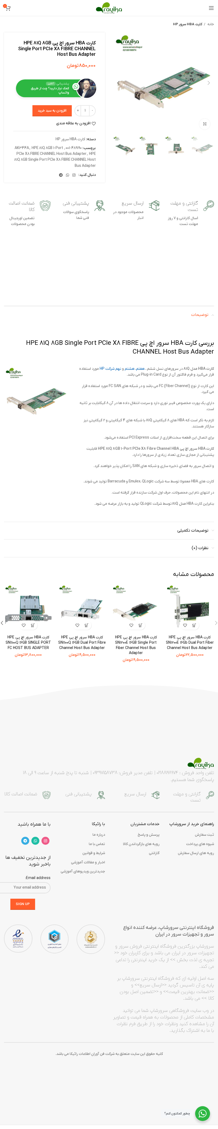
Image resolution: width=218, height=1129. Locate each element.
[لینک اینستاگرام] (74, 175)
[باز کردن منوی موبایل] (211, 8)
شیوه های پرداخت (200, 844)
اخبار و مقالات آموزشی (88, 862)
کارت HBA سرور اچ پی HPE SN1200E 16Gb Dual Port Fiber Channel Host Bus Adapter (190, 642)
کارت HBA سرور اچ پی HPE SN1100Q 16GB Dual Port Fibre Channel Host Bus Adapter (82, 642)
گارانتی (154, 853)
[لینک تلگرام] (60, 175)
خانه (210, 24)
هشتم (130, 368)
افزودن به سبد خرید (52, 110)
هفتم (140, 368)
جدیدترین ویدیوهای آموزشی (83, 871)
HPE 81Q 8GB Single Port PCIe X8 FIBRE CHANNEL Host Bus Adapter (55, 159)
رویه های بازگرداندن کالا (141, 844)
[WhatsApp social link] (67, 175)
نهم (118, 368)
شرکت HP (107, 368)
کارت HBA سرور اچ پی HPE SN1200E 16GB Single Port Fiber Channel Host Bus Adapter (136, 645)
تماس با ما (97, 844)
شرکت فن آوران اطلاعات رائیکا (92, 1053)
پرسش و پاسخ (149, 834)
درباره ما (99, 834)
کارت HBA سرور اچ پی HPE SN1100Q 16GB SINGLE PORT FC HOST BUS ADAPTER (28, 642)
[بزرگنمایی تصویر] (204, 124)
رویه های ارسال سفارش (196, 853)
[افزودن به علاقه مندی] (185, 625)
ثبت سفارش (204, 834)
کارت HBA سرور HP (187, 24)
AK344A (22, 148)
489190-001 (74, 148)
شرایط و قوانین (93, 853)
